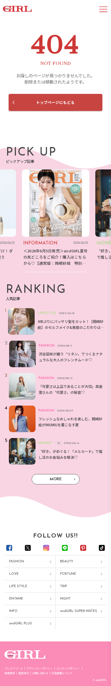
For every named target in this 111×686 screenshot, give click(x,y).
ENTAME (16, 598)
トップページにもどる (55, 102)
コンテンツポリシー (68, 668)
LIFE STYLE (18, 586)
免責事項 (9, 673)
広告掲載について (62, 673)
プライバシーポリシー (39, 668)
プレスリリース (13, 668)
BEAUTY (66, 561)
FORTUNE (68, 574)
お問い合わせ (40, 673)
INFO (13, 611)
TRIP (63, 586)
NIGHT (65, 598)
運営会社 (23, 673)
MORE (56, 479)
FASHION (16, 561)
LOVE (14, 574)
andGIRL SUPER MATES (78, 611)
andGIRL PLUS (20, 623)
